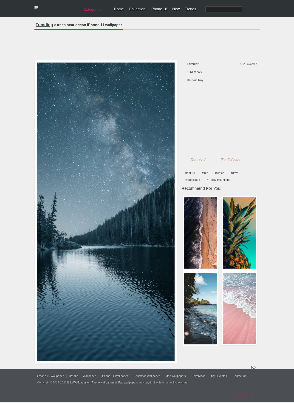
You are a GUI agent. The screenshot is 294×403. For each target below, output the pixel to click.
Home (119, 9)
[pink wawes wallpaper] (239, 308)
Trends (190, 9)
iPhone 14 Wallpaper (115, 376)
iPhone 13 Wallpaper (82, 376)
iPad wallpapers (128, 382)
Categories (92, 9)
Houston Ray (195, 80)
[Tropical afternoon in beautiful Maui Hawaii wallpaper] (200, 308)
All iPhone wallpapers (100, 382)
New (176, 9)
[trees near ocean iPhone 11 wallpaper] (106, 211)
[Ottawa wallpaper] (239, 233)
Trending (44, 25)
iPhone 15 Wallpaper (50, 376)
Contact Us (239, 376)
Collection (137, 9)
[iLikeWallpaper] (56, 8)
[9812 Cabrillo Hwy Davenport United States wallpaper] (200, 233)
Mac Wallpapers (176, 376)
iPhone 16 (158, 9)
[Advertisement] (147, 43)
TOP (253, 367)
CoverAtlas (198, 376)
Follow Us (245, 394)
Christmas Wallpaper (147, 376)
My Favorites (219, 376)
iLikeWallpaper (76, 382)
